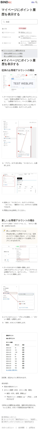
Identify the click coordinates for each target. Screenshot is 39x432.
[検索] (36, 2)
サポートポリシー (8, 427)
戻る (32, 2)
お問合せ (32, 427)
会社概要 (21, 427)
